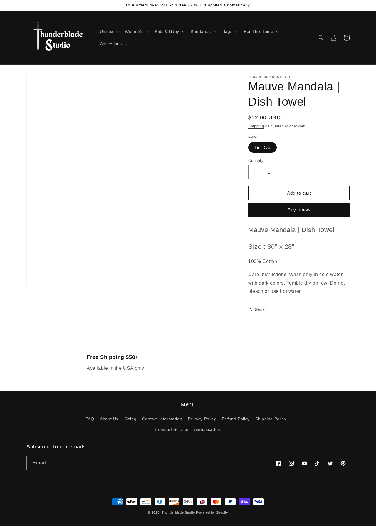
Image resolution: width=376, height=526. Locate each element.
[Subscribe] (125, 463)
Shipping (256, 126)
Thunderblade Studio (178, 512)
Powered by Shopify (212, 512)
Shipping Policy (270, 418)
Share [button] (261, 309)
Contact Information (162, 418)
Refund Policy (236, 418)
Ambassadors (208, 429)
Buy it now (299, 209)
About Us (109, 418)
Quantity (255, 160)
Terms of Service (172, 429)
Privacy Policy (202, 418)
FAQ (89, 418)
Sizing (130, 418)
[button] (109, 31)
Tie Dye (262, 147)
